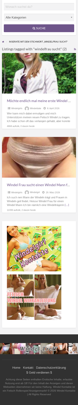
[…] (67, 205)
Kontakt (28, 367)
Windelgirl (35, 192)
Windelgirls (16, 108)
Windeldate (35, 108)
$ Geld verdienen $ (39, 372)
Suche (40, 28)
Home (16, 367)
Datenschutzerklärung (51, 367)
